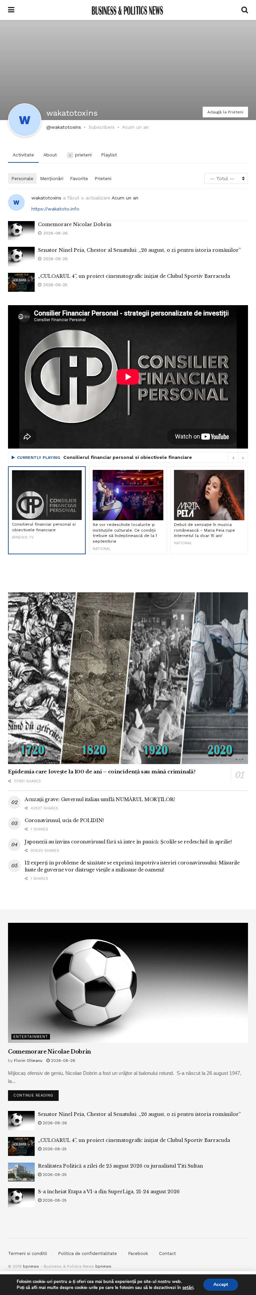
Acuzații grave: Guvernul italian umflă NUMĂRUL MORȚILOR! (100, 799)
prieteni (80, 154)
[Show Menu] (11, 10)
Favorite (79, 178)
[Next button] (243, 457)
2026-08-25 (54, 1149)
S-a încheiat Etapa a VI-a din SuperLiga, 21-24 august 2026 (109, 1192)
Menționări (51, 178)
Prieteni (103, 178)
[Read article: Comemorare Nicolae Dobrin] (21, 230)
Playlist (109, 154)
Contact (167, 1253)
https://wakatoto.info (55, 208)
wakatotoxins (46, 197)
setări (187, 1288)
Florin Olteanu (28, 1060)
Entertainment (30, 1037)
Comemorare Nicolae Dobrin (74, 224)
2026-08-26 (62, 1060)
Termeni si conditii (27, 1253)
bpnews (31, 1266)
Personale (22, 178)
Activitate (23, 154)
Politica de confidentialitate (87, 1253)
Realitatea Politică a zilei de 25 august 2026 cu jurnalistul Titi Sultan (120, 1166)
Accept (220, 1284)
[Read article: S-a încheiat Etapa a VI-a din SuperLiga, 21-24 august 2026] (21, 1197)
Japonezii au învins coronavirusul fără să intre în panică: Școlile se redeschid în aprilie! (128, 842)
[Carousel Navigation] (238, 457)
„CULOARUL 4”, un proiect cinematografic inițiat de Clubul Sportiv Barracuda (134, 276)
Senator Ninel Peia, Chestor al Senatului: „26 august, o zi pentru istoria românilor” (139, 250)
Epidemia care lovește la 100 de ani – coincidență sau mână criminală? (101, 771)
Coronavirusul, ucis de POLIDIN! (64, 820)
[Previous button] (233, 457)
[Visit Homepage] (127, 10)
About (50, 154)
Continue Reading (36, 1094)
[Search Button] (244, 10)
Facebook (138, 1253)
